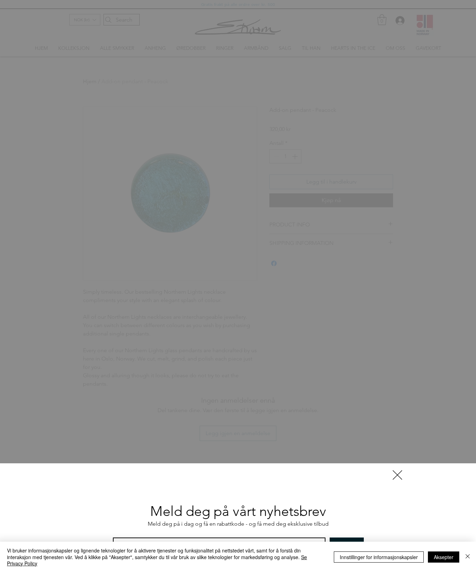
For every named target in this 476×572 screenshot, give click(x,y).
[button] (397, 475)
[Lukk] (467, 556)
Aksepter (443, 557)
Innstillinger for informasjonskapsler (379, 557)
